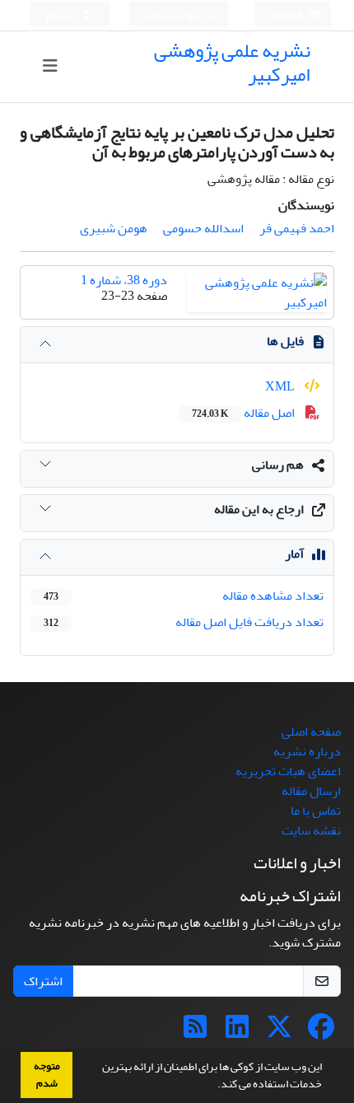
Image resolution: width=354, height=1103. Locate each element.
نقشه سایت (311, 830)
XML (281, 386)
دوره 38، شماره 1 (124, 280)
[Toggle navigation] (50, 66)
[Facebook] (321, 1032)
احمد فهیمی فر (296, 228)
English (288, 15)
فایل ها (285, 341)
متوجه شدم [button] (47, 1074)
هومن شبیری (113, 228)
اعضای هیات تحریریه (288, 771)
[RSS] (195, 1032)
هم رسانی (278, 464)
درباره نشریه (307, 751)
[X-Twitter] (279, 1032)
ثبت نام (61, 15)
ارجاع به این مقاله (259, 509)
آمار (294, 553)
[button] (213, 1085)
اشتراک (43, 981)
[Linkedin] (237, 1032)
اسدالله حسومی (203, 228)
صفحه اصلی (311, 731)
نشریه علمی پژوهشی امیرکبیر (232, 62)
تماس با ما (316, 810)
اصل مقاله (244, 412)
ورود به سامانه (174, 15)
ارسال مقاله (311, 790)
